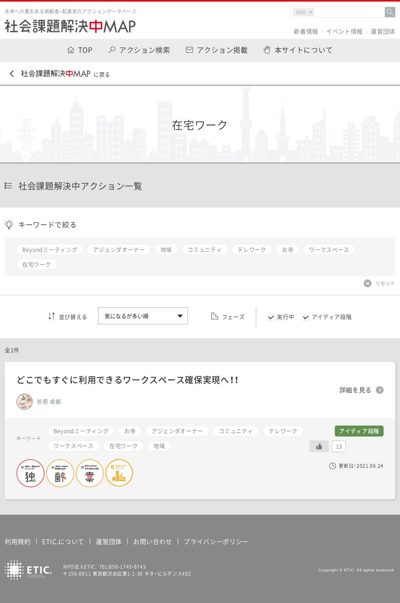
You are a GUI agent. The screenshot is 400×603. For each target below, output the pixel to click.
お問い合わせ (152, 541)
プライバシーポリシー (216, 541)
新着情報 (306, 31)
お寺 (130, 431)
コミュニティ (236, 431)
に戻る (102, 74)
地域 (159, 445)
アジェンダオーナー (177, 431)
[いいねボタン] (319, 446)
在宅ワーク (123, 445)
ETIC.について (63, 541)
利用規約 (18, 541)
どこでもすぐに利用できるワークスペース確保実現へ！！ (127, 379)
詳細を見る (355, 390)
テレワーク (283, 431)
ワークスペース (74, 445)
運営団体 (383, 31)
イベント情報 (344, 31)
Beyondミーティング (81, 431)
